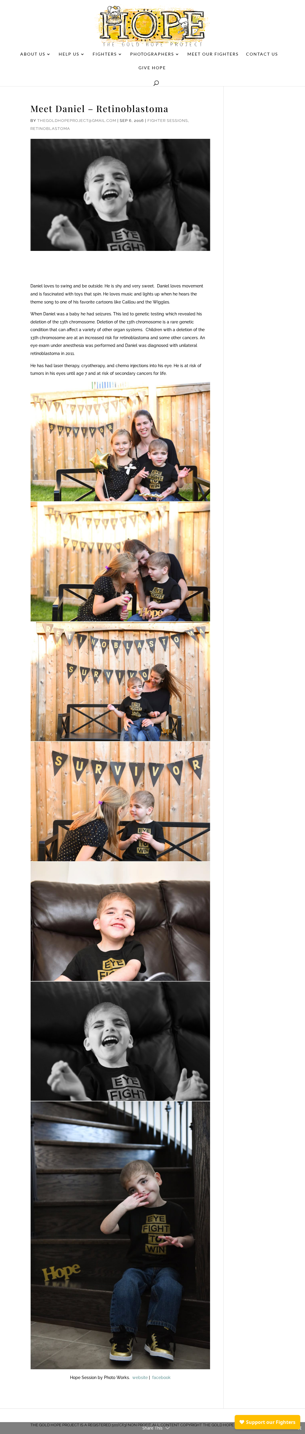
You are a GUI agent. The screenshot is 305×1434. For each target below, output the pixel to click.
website (140, 1377)
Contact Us (262, 54)
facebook (161, 1377)
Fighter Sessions (167, 120)
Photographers (152, 54)
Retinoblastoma (50, 128)
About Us (32, 54)
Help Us (69, 54)
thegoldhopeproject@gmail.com (76, 120)
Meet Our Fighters (213, 54)
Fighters (105, 54)
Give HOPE (152, 68)
